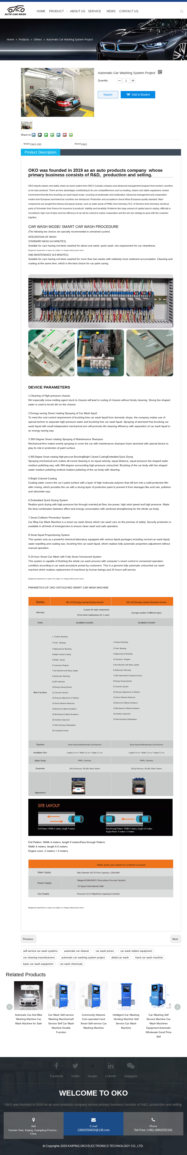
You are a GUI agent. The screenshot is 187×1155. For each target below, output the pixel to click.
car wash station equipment (136, 950)
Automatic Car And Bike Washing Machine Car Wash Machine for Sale (28, 1019)
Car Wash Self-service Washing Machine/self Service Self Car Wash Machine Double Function (61, 1023)
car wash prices (105, 950)
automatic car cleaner (76, 950)
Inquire (108, 94)
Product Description (40, 152)
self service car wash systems (40, 950)
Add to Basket (141, 94)
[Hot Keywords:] (182, 11)
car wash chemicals (71, 963)
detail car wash (120, 957)
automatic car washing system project (83, 957)
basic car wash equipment (38, 963)
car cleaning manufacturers (39, 957)
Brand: (78, 144)
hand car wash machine (149, 957)
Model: (27, 144)
